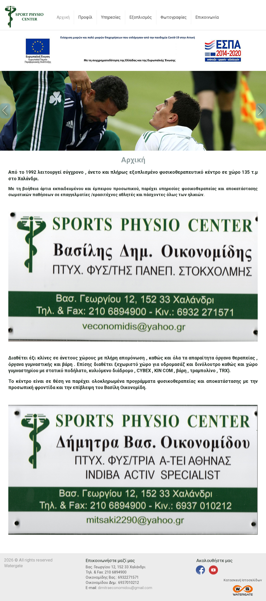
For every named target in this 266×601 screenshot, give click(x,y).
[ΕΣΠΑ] (133, 63)
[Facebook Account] (200, 573)
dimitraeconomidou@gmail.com (125, 588)
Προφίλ (85, 17)
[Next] (261, 110)
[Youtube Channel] (213, 573)
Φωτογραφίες (174, 17)
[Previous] (5, 110)
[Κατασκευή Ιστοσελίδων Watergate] (243, 591)
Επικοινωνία (207, 17)
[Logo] (24, 26)
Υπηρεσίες (111, 17)
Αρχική (63, 17)
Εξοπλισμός (140, 17)
